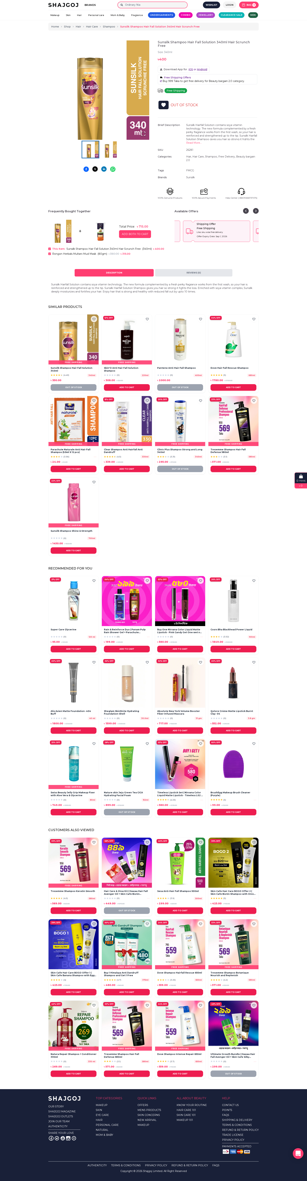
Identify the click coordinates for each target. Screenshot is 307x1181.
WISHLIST (211, 5)
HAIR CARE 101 (186, 1110)
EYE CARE (102, 1115)
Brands (90, 5)
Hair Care (92, 26)
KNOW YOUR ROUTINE (192, 1105)
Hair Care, (198, 156)
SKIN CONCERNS (149, 1115)
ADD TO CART (126, 387)
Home (55, 26)
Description (114, 272)
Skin (68, 15)
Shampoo (109, 26)
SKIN (99, 1110)
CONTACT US (230, 1105)
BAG (251, 5)
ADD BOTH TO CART (135, 234)
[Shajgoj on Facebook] (51, 1138)
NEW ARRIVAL (147, 1120)
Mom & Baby (118, 15)
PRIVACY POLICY (233, 1139)
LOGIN (230, 5)
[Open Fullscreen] (143, 134)
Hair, (189, 156)
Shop (67, 26)
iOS (190, 69)
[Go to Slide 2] (108, 149)
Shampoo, (211, 156)
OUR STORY (56, 1106)
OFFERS (143, 1105)
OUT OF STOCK (73, 387)
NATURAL (102, 1130)
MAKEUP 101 (185, 1120)
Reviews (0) (194, 272)
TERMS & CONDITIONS (237, 1125)
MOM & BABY (104, 1134)
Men (253, 15)
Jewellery (205, 15)
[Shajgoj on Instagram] (68, 1138)
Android (202, 69)
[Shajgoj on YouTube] (62, 1138)
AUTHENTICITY (58, 1126)
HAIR (99, 1120)
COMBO (185, 15)
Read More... (194, 142)
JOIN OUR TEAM (59, 1121)
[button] (99, 90)
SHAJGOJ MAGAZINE (62, 1111)
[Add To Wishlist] (163, 105)
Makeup (54, 15)
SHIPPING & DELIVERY (237, 1120)
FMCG (190, 170)
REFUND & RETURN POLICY (240, 1130)
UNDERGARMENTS (161, 15)
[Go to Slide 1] (90, 149)
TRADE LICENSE (232, 1134)
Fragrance (137, 15)
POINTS (227, 1110)
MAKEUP (101, 1105)
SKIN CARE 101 (186, 1115)
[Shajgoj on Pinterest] (74, 1138)
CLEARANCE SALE (231, 15)
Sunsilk (190, 177)
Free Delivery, (227, 156)
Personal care (96, 15)
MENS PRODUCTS (149, 1110)
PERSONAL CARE (107, 1125)
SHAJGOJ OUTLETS (60, 1116)
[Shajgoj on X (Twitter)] (57, 1138)
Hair (79, 15)
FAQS (225, 1115)
